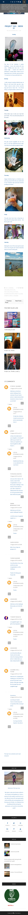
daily (5, 291)
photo (12, 293)
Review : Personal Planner (16, 872)
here (21, 75)
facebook (7, 825)
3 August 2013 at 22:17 (16, 433)
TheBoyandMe (15, 558)
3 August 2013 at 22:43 (16, 476)
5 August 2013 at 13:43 (16, 674)
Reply (22, 403)
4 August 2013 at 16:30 (16, 619)
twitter (13, 825)
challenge (6, 289)
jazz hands (15, 291)
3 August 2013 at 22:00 (16, 388)
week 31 (11, 295)
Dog (8, 291)
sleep (21, 293)
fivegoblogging (16, 474)
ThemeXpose (17, 913)
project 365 (17, 293)
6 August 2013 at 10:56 (16, 697)
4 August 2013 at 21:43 (16, 650)
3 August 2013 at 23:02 (16, 507)
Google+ (7, 831)
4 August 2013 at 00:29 (16, 560)
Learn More (12, 11)
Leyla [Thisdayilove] (13, 30)
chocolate (12, 289)
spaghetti (6, 295)
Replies (10, 404)
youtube (20, 831)
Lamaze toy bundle (14, 851)
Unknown (13, 599)
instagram (20, 825)
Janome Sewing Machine (16, 864)
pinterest (14, 831)
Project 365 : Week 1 (9, 350)
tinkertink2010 (15, 617)
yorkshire (15, 295)
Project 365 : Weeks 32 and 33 (12, 371)
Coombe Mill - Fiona (15, 670)
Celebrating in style (9, 329)
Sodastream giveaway (15, 844)
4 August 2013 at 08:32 (16, 601)
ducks (11, 291)
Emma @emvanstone (15, 504)
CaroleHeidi (14, 542)
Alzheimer (13, 23)
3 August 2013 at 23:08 (16, 544)
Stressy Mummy (15, 386)
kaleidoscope (7, 293)
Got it (18, 11)
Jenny (12, 431)
